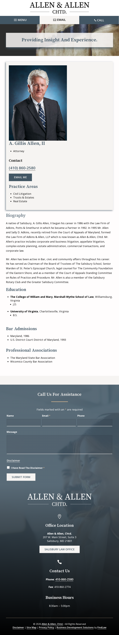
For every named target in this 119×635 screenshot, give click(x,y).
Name (10, 415)
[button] (20, 19)
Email (46, 415)
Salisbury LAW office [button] (60, 549)
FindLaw (101, 627)
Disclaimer (13, 460)
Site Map (31, 627)
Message (12, 431)
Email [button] (61, 20)
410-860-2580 (64, 579)
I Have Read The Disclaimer (28, 467)
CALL (100, 20)
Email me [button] (20, 177)
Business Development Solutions (75, 627)
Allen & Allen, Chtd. (52, 624)
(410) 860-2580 (22, 167)
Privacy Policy (46, 627)
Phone (81, 415)
